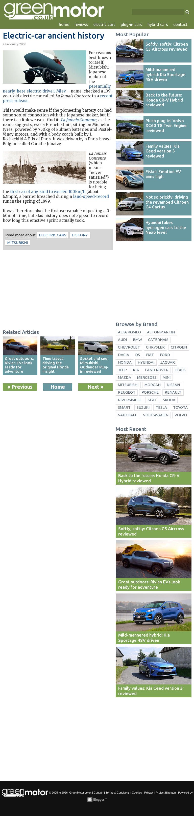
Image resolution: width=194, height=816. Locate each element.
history (80, 235)
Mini (167, 377)
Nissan (173, 385)
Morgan (152, 385)
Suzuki (143, 407)
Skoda (169, 400)
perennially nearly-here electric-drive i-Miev (57, 88)
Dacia (123, 355)
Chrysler (155, 347)
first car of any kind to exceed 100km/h (47, 191)
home (64, 24)
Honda (125, 362)
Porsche (150, 392)
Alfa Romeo (129, 332)
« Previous (20, 387)
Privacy (149, 792)
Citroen (179, 347)
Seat (152, 400)
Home (58, 387)
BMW (137, 339)
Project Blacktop (166, 792)
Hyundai (146, 362)
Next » (95, 387)
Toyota (180, 407)
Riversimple (130, 400)
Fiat (150, 355)
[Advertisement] (58, 290)
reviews (81, 24)
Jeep (122, 370)
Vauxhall (127, 415)
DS (137, 355)
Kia (136, 370)
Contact (98, 792)
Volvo (181, 415)
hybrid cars (158, 24)
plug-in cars (131, 24)
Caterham (158, 339)
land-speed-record (91, 196)
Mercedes (147, 377)
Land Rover (156, 370)
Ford (165, 355)
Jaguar (167, 362)
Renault (173, 392)
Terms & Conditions (118, 792)
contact (180, 24)
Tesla (161, 407)
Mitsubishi (17, 242)
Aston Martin (161, 332)
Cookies (137, 792)
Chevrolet (129, 347)
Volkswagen (155, 415)
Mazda (124, 377)
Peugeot (126, 392)
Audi (122, 339)
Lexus (180, 370)
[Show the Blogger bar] (97, 800)
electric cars (104, 24)
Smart (124, 407)
